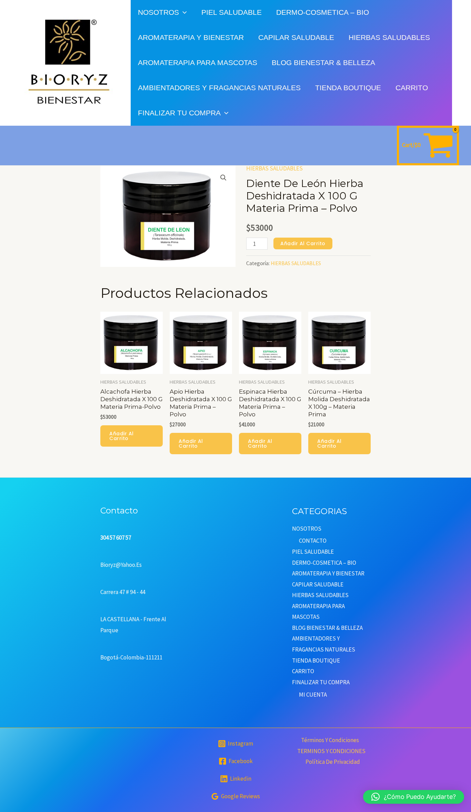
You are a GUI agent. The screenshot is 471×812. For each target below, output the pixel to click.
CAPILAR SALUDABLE (296, 37)
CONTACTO (313, 540)
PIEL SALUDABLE (231, 12)
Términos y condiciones (330, 740)
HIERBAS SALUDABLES (389, 37)
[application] (183, 12)
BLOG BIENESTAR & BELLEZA (323, 62)
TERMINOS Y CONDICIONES (331, 751)
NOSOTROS (158, 12)
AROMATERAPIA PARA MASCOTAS (197, 62)
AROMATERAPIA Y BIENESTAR (191, 37)
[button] (223, 177)
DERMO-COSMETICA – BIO (322, 12)
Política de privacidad (332, 762)
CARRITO (411, 88)
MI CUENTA (313, 694)
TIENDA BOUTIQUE (348, 88)
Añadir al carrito (302, 243)
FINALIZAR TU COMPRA (179, 113)
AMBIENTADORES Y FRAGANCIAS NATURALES (219, 88)
